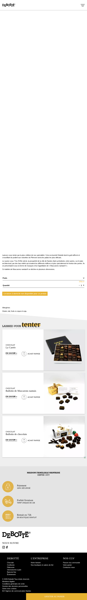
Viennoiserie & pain (14, 570)
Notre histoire (36, 563)
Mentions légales (8, 581)
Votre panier (67, 565)
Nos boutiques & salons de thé (42, 565)
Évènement (11, 574)
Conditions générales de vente (13, 584)
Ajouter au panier (54, 596)
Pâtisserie (10, 567)
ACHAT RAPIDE (34, 354)
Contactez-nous (69, 567)
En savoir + (11, 353)
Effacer (81, 282)
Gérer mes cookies (9, 589)
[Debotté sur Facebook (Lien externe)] (7, 547)
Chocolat (10, 345)
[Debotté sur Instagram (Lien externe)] (3, 547)
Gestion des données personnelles (15, 586)
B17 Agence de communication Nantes (16, 591)
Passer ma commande (71, 563)
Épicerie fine (11, 572)
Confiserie (10, 565)
